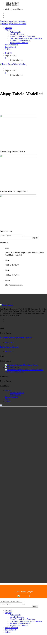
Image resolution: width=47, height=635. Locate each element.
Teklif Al (8, 53)
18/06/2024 (9, 342)
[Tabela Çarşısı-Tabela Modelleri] (13, 21)
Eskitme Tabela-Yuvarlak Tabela (16, 337)
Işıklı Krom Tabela (9, 347)
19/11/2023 (9, 351)
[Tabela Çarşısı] (6, 305)
